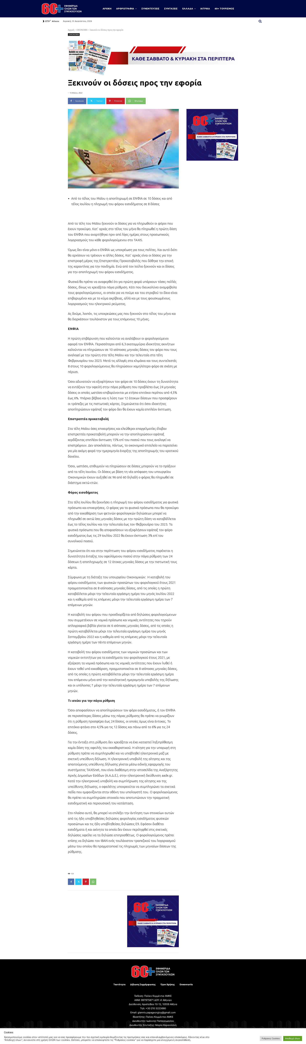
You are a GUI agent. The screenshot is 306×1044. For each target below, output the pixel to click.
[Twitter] (78, 882)
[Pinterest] (86, 882)
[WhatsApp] (93, 882)
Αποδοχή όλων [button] (292, 1038)
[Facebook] (71, 882)
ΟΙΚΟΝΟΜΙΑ (81, 30)
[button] (260, 21)
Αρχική (71, 30)
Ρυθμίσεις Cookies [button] (271, 1038)
